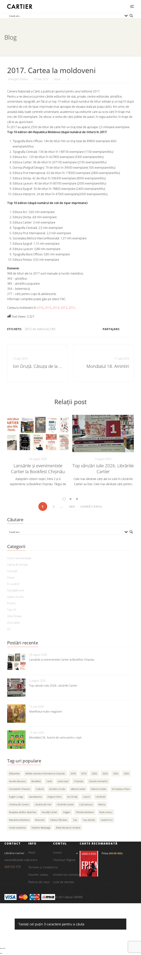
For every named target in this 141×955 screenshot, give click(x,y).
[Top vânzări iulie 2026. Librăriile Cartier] (103, 433)
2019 (83, 773)
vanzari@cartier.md (16, 860)
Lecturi (86, 796)
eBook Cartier (78, 789)
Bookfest (36, 781)
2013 (64, 308)
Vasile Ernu (107, 820)
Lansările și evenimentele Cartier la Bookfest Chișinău (38, 468)
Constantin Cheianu (19, 789)
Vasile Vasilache (17, 827)
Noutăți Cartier (49, 812)
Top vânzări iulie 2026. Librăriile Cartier (103, 468)
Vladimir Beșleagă (40, 827)
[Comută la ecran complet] (1, 948)
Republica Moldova (19, 820)
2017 (28, 329)
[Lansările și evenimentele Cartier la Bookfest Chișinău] (38, 433)
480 (72, 506)
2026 (126, 773)
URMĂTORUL (91, 506)
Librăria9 (100, 796)
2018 (73, 773)
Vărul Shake (14, 616)
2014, (56, 308)
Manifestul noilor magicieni (45, 711)
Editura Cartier (98, 789)
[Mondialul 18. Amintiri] (103, 363)
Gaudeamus (35, 796)
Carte (49, 781)
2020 (94, 773)
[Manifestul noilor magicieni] (16, 713)
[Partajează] (3, 948)
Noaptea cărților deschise (22, 812)
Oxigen (66, 812)
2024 (105, 773)
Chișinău (78, 781)
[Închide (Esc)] (4, 948)
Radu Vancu (105, 812)
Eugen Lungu (16, 796)
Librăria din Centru (19, 804)
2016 (40, 308)
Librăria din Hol (43, 804)
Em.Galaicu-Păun (121, 789)
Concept (12, 571)
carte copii (62, 781)
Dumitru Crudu (57, 789)
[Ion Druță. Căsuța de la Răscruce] (37, 363)
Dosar (57, 79)
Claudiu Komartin (98, 781)
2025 (115, 773)
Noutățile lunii (15, 590)
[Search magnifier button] (131, 15)
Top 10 (11, 609)
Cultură (40, 789)
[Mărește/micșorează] (0, 948)
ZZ (8, 629)
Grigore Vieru (54, 796)
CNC (53, 329)
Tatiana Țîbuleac (58, 820)
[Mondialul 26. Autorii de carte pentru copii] (16, 739)
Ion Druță (72, 796)
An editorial (41, 329)
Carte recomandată (19, 558)
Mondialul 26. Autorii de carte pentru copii (55, 737)
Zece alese (13, 622)
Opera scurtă (15, 597)
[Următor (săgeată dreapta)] (1, 953)
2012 (71, 308)
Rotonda (39, 820)
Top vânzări (89, 820)
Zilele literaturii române (68, 827)
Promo (11, 603)
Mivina (101, 804)
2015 (48, 308)
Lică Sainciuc (86, 804)
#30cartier (14, 773)
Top (75, 820)
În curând (13, 584)
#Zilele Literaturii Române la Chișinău (45, 773)
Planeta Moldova (85, 812)
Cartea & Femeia (17, 564)
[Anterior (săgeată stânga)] (0, 953)
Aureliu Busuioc (17, 781)
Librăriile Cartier (65, 804)
